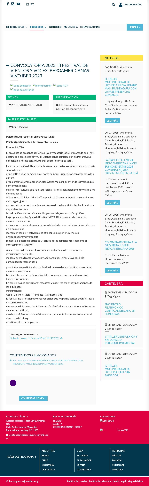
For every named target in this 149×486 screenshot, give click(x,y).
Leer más (112, 120)
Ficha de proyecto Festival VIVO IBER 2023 (35, 338)
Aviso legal (120, 481)
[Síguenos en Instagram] (12, 4)
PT (32, 4)
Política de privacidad (100, 481)
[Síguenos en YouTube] (18, 4)
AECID (56, 424)
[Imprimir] (42, 85)
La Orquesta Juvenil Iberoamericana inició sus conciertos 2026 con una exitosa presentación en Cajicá (121, 167)
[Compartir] (20, 85)
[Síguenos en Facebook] (8, 4)
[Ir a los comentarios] (22, 89)
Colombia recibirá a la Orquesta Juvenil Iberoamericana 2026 (121, 245)
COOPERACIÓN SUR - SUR (66, 427)
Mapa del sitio (135, 481)
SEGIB (56, 421)
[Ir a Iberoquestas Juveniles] (74, 10)
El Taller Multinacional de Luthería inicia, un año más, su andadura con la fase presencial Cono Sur (121, 86)
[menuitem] (17, 27)
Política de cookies (77, 481)
